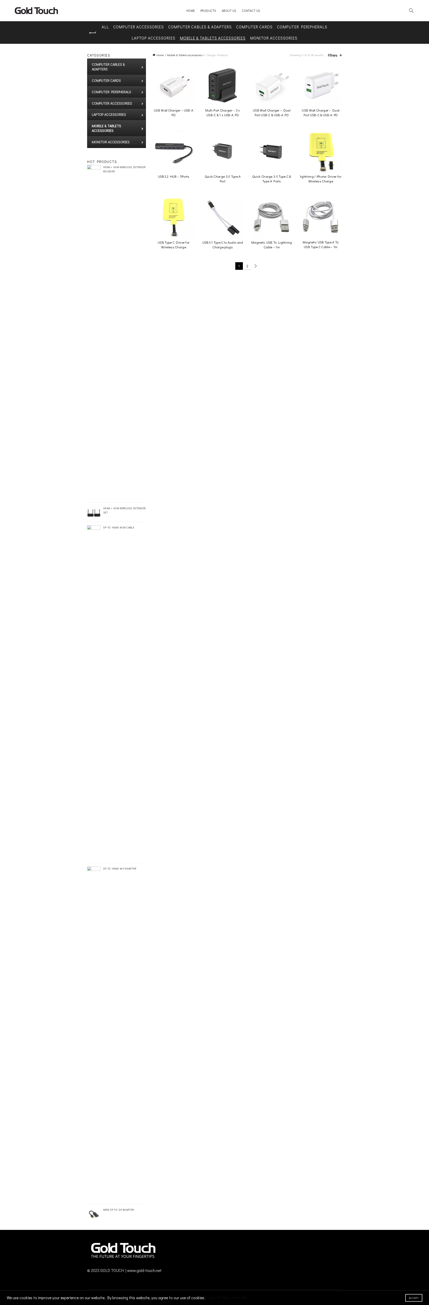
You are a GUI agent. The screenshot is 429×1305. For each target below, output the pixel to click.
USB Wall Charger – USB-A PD (173, 112)
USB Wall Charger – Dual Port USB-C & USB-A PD (271, 112)
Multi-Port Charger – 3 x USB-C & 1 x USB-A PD (222, 112)
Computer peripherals (302, 27)
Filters (332, 55)
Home (190, 10)
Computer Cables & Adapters (200, 27)
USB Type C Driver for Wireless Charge (173, 244)
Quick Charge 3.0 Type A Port (223, 178)
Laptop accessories (153, 38)
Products (208, 10)
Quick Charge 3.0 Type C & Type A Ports (271, 178)
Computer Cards (254, 27)
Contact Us (251, 10)
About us (229, 10)
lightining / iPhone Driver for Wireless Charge (320, 178)
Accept (414, 1298)
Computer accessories (138, 27)
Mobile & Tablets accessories (213, 38)
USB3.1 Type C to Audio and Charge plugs (222, 244)
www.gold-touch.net (144, 1270)
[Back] (92, 32)
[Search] (411, 10)
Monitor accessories (273, 38)
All (105, 27)
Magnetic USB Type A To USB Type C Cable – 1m (321, 244)
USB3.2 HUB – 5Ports (173, 176)
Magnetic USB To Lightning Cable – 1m (271, 244)
